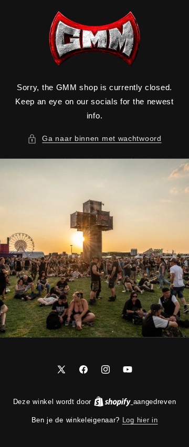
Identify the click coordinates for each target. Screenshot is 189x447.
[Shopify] (113, 402)
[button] (94, 138)
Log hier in (140, 420)
